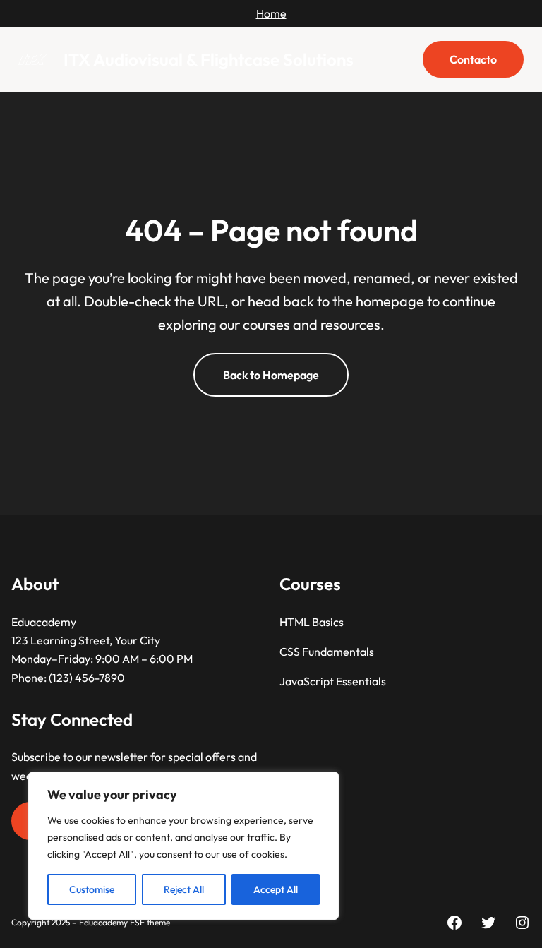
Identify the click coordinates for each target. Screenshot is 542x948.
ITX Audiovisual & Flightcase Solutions (209, 59)
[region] (183, 846)
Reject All (184, 889)
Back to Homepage (271, 375)
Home (271, 13)
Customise (91, 889)
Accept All (275, 889)
